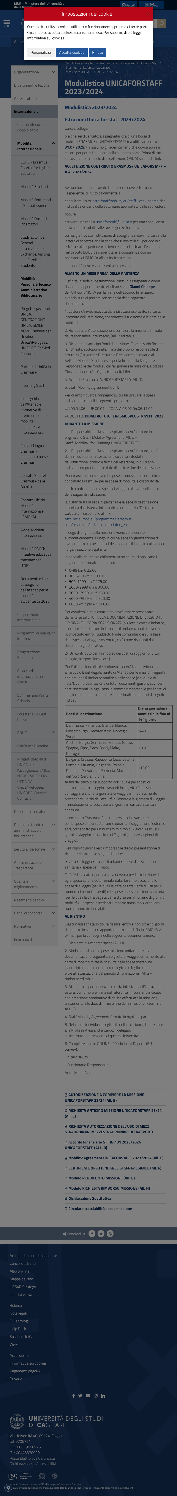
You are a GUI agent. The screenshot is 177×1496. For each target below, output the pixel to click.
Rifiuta (97, 52)
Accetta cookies (71, 52)
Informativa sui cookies (45, 38)
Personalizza (41, 52)
